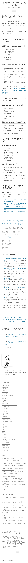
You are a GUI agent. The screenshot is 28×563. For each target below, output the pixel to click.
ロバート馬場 (12, 540)
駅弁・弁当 (4, 432)
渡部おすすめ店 (5, 410)
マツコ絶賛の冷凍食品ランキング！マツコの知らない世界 (13, 501)
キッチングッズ (17, 534)
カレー (12, 534)
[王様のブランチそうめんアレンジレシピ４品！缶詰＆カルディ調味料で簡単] (7, 227)
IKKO (2, 532)
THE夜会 (5, 532)
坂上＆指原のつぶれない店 (7, 395)
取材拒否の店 (14, 541)
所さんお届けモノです (11, 544)
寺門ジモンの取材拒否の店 (7, 398)
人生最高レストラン (6, 390)
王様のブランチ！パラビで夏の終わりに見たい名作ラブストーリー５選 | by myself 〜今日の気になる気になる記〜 (14, 343)
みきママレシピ (5, 406)
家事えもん (4, 542)
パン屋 (13, 537)
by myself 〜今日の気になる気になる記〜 (14, 4)
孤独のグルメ (5, 392)
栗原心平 (20, 544)
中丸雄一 (17, 540)
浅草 (3, 424)
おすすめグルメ (5, 408)
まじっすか (4, 534)
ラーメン (3, 540)
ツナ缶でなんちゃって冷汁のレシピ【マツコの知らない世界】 (14, 462)
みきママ (8, 534)
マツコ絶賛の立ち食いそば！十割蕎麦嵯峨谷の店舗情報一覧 (13, 505)
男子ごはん (4, 401)
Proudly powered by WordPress (7, 560)
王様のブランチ (15, 305)
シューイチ (4, 393)
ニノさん (3, 537)
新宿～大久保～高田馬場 (7, 421)
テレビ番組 (8, 305)
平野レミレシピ (5, 403)
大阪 (3, 427)
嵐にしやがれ (5, 387)
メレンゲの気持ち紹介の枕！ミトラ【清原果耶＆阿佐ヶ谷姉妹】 (20, 319)
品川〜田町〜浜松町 (6, 418)
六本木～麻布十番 (6, 416)
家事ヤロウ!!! (4, 397)
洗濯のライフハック (6, 447)
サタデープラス (23, 534)
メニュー (14, 11)
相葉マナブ (10, 546)
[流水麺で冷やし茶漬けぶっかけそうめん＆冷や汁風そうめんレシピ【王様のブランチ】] (19, 227)
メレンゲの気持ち (21, 538)
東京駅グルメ (5, 411)
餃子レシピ (4, 547)
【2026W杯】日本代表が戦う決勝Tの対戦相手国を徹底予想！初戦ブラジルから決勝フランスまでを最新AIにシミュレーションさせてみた (14, 465)
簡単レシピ (21, 305)
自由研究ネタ (4, 449)
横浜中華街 (4, 426)
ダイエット (4, 437)
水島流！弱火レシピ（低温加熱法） (9, 405)
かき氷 (23, 532)
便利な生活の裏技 (5, 442)
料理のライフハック (6, 444)
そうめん (3, 307)
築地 (3, 414)
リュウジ (8, 540)
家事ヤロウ (10, 542)
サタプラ (3, 536)
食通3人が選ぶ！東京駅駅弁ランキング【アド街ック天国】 (13, 523)
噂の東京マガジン (20, 541)
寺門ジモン (16, 542)
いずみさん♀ (10, 309)
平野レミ (3, 543)
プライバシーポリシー (6, 450)
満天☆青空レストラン (6, 388)
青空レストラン (19, 546)
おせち (3, 436)
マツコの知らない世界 (6, 385)
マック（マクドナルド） (6, 440)
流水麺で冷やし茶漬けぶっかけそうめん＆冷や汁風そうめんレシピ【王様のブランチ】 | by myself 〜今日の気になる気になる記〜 (14, 336)
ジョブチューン (16, 536)
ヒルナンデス (18, 537)
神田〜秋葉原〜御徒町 (6, 423)
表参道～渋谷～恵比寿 (6, 419)
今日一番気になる (5, 382)
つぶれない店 (22, 533)
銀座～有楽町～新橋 (6, 413)
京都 (3, 429)
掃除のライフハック (6, 445)
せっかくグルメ (15, 534)
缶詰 (17, 307)
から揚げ (3, 533)
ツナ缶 (7, 307)
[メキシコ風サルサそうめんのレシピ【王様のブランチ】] (7, 242)
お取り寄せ (4, 434)
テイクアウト (23, 536)
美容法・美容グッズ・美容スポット (9, 439)
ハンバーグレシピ (8, 537)
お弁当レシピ (19, 532)
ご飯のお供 (8, 533)
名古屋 (3, 431)
